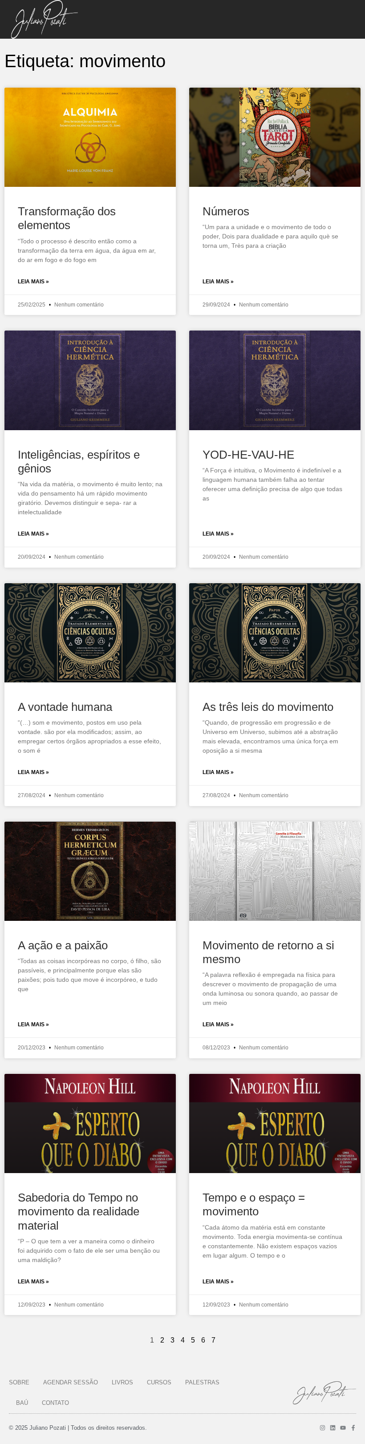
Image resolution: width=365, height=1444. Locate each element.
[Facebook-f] (353, 1428)
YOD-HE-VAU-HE (248, 454)
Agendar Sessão (70, 1382)
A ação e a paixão (63, 945)
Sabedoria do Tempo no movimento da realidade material (78, 1211)
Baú (22, 1403)
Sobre (19, 1382)
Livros (122, 1382)
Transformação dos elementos (67, 218)
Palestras (202, 1382)
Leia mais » (33, 281)
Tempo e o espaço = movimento (254, 1204)
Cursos (159, 1382)
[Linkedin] (333, 1428)
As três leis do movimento (268, 707)
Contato (55, 1403)
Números (226, 211)
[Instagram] (322, 1428)
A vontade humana (65, 707)
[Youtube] (343, 1428)
